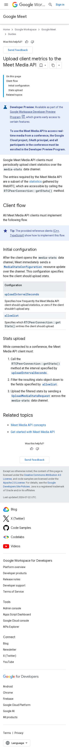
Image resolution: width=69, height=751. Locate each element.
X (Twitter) (9, 655)
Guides (12, 34)
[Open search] (50, 4)
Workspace (39, 4)
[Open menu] (6, 4)
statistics (35, 181)
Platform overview (14, 567)
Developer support (14, 585)
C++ (56, 230)
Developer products (15, 573)
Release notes (11, 579)
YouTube (8, 661)
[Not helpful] (32, 42)
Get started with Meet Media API (33, 432)
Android (8, 686)
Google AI (9, 711)
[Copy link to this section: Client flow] (29, 206)
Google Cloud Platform (16, 704)
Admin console (12, 608)
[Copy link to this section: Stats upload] (29, 339)
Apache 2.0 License (14, 482)
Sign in (60, 4)
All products (10, 717)
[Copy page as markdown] (53, 65)
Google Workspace (25, 29)
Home (6, 29)
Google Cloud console (16, 620)
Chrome (8, 692)
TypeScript (16, 235)
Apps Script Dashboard (17, 614)
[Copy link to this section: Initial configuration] (40, 250)
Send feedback (18, 50)
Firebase (8, 698)
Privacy (19, 732)
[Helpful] (27, 42)
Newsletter (9, 649)
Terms (7, 732)
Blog (5, 643)
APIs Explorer (11, 626)
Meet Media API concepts (28, 425)
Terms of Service (13, 591)
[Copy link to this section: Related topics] (37, 415)
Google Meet (15, 16)
